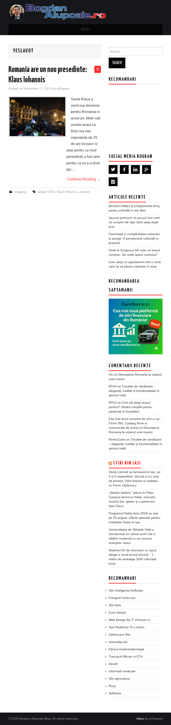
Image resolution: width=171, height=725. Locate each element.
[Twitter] (113, 169)
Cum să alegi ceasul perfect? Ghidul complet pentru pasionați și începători (130, 407)
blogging (20, 191)
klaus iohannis (67, 191)
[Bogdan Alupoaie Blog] (58, 12)
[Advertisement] (140, 115)
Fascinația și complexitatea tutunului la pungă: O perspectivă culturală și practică (134, 238)
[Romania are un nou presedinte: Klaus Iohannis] (37, 116)
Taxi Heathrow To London (127, 627)
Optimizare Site (119, 634)
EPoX (112, 386)
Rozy (112, 686)
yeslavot (84, 191)
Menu (85, 30)
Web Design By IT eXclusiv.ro (129, 620)
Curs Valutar (117, 612)
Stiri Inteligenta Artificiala (126, 590)
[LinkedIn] (135, 169)
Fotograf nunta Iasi (122, 598)
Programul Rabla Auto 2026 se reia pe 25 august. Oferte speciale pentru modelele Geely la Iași (134, 518)
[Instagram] (113, 181)
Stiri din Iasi (127, 463)
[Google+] (146, 169)
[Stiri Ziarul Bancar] (136, 326)
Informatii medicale (122, 671)
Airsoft (113, 664)
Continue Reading (83, 179)
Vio (111, 374)
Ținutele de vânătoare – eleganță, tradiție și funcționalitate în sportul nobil (134, 391)
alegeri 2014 (46, 191)
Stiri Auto (115, 605)
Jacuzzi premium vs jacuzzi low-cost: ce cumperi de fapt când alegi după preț (134, 222)
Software (115, 693)
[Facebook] (124, 169)
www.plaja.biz (118, 642)
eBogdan (63, 88)
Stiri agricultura (119, 678)
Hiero (140, 718)
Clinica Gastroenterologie (126, 649)
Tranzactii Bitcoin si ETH (126, 656)
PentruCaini (117, 439)
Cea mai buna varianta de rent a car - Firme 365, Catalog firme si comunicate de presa (135, 423)
